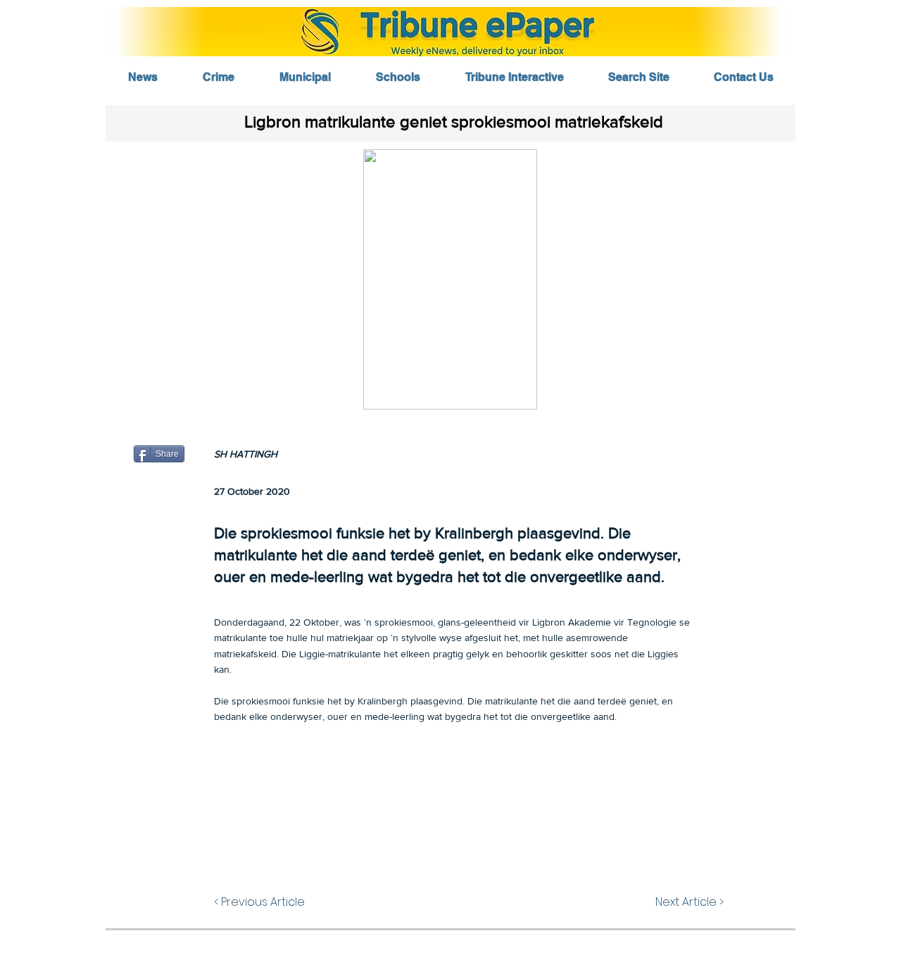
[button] (450, 279)
